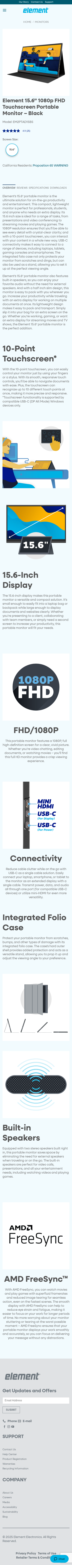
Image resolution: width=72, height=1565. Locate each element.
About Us (8, 1493)
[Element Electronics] (36, 10)
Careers (7, 1497)
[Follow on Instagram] (8, 1427)
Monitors (42, 22)
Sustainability (10, 1512)
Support (49, 2)
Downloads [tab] (58, 188)
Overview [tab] (9, 188)
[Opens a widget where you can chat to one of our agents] (59, 1559)
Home (27, 22)
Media (6, 1502)
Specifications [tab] (39, 188)
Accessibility (10, 1507)
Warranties (9, 1464)
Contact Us (37, 2)
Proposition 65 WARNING (50, 165)
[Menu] (5, 10)
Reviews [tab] (22, 188)
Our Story (24, 2)
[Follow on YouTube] (12, 1427)
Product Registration (15, 1459)
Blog (5, 1517)
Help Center (10, 1454)
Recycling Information (15, 1469)
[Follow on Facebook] (4, 1427)
